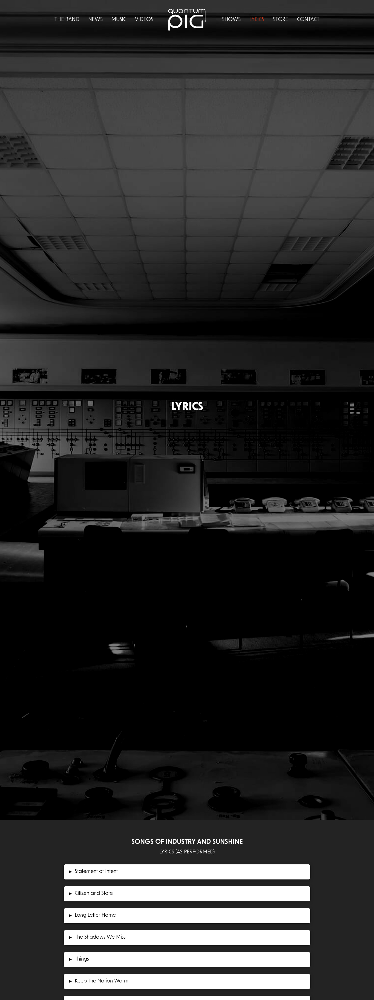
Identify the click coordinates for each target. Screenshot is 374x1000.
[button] (187, 871)
